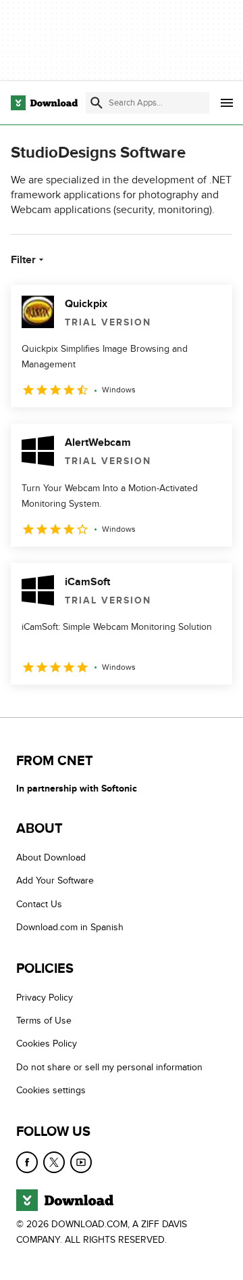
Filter (23, 260)
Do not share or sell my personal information (109, 1067)
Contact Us (39, 904)
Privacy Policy (44, 997)
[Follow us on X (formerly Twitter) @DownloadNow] (54, 1161)
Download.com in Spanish (70, 927)
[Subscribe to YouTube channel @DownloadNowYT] (81, 1161)
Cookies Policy (46, 1043)
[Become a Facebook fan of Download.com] (27, 1161)
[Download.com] (44, 102)
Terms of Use (44, 1020)
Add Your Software (55, 880)
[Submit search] (96, 103)
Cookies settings (51, 1090)
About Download (51, 857)
